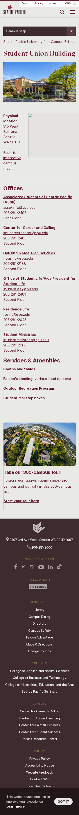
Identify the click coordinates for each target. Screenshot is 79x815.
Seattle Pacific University (23, 42)
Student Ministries (19, 334)
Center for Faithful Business (39, 725)
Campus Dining (39, 617)
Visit (25, 3)
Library (40, 610)
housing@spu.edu (18, 258)
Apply (39, 3)
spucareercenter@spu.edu (25, 233)
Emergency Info (39, 651)
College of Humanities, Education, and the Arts (39, 685)
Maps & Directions (39, 644)
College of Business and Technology (39, 677)
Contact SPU (39, 779)
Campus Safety (39, 630)
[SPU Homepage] (39, 532)
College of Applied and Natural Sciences (39, 671)
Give (52, 3)
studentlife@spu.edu (20, 289)
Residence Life (16, 309)
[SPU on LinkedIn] (50, 567)
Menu (71, 8)
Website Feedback (39, 772)
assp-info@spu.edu (19, 207)
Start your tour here (21, 501)
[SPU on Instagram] (32, 567)
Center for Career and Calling (29, 227)
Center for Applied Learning (39, 718)
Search (61, 8)
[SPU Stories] (38, 587)
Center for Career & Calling (39, 711)
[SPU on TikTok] (59, 567)
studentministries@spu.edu (26, 340)
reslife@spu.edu (16, 314)
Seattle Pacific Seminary (39, 691)
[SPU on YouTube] (41, 567)
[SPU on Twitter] (23, 567)
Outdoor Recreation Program (28, 388)
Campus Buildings (64, 42)
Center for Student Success (39, 732)
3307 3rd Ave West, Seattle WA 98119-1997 (41, 540)
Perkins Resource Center (39, 739)
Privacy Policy (39, 758)
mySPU (67, 3)
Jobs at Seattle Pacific (39, 786)
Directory (39, 623)
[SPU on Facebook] (15, 567)
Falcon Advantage (39, 637)
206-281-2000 (41, 547)
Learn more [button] (15, 806)
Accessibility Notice (39, 765)
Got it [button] (63, 801)
